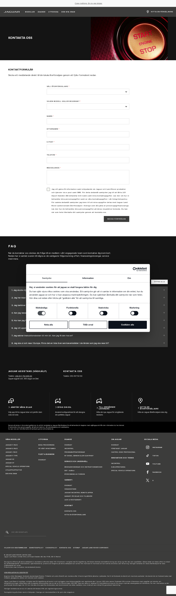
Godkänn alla (127, 324)
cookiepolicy (65, 427)
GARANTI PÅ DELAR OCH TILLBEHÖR (78, 496)
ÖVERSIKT (42, 460)
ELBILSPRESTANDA (118, 467)
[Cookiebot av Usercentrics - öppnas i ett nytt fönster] (135, 269)
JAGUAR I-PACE (11, 452)
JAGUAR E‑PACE (12, 448)
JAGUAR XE (10, 459)
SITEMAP (76, 548)
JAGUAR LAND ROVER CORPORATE (95, 548)
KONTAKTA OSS (70, 511)
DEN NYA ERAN (11, 473)
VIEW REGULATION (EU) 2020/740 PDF (16, 572)
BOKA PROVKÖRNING (46, 445)
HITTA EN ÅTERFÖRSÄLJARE (75, 515)
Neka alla (48, 324)
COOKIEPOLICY (51, 548)
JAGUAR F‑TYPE (12, 456)
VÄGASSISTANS (70, 489)
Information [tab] (88, 278)
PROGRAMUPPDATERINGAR (74, 452)
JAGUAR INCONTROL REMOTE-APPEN (78, 492)
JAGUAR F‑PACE (12, 445)
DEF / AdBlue (69, 470)
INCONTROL (69, 448)
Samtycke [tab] (47, 278)
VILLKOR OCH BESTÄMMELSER (15, 548)
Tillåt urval (88, 324)
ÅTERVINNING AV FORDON (74, 474)
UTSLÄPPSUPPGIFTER (14, 470)
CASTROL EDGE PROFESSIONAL (123, 452)
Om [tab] (129, 278)
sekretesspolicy (53, 427)
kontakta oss (15, 589)
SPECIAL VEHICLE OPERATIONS (18, 466)
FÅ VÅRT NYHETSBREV (47, 448)
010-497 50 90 (76, 376)
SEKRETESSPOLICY (36, 548)
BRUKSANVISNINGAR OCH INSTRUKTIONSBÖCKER (83, 467)
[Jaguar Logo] (12, 12)
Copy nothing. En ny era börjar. (88, 3)
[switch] (72, 313)
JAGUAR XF (10, 463)
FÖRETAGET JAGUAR (119, 448)
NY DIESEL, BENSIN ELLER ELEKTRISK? (79, 456)
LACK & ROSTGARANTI (73, 500)
